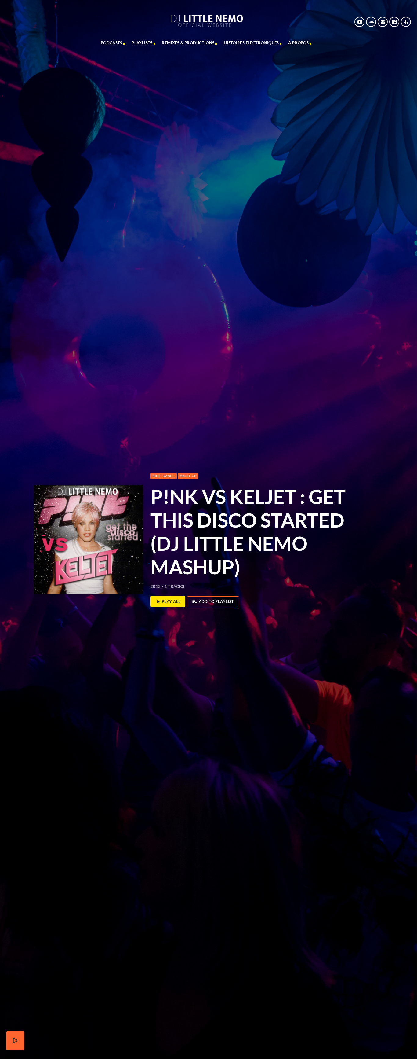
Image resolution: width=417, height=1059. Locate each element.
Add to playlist (213, 602)
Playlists (142, 42)
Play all (168, 602)
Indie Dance (163, 476)
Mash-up (187, 476)
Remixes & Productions (188, 42)
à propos (298, 42)
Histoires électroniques (251, 42)
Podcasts (111, 42)
